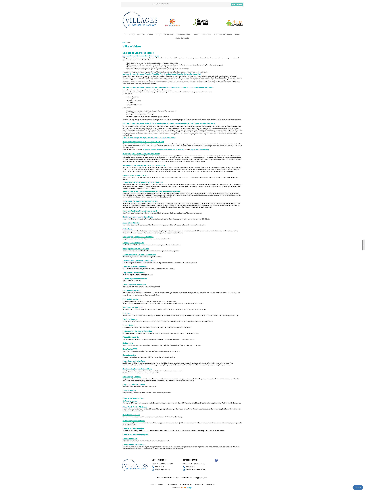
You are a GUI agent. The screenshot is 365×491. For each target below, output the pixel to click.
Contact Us (160, 484)
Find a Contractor (182, 38)
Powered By (176, 487)
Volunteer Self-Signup (223, 34)
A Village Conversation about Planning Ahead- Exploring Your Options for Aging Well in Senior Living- (161, 87)
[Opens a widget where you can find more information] (358, 487)
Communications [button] (183, 34)
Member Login (237, 5)
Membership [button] (129, 34)
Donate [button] (237, 34)
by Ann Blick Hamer (206, 87)
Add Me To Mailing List (161, 4)
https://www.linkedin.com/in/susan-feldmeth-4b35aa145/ (163, 150)
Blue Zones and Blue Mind (132, 307)
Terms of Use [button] (199, 484)
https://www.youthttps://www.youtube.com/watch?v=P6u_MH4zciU (147, 138)
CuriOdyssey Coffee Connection (135, 278)
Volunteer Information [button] (202, 34)
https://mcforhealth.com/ (199, 150)
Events (150, 34)
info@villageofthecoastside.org (196, 469)
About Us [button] (141, 34)
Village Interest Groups (165, 34)
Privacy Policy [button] (211, 484)
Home (123, 42)
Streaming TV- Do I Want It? (133, 243)
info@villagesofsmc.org (162, 469)
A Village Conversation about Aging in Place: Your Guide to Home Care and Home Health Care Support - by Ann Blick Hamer (169, 123)
